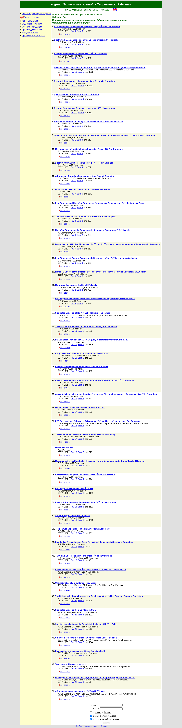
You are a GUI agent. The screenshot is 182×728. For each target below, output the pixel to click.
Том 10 (74, 72)
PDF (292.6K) (65, 184)
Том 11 (74, 86)
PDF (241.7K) (65, 238)
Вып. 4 (80, 44)
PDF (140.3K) (65, 307)
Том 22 (74, 682)
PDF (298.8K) (65, 604)
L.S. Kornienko (64, 29)
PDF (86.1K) (64, 61)
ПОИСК (78, 10)
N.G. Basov (63, 124)
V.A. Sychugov (123, 666)
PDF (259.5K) (65, 482)
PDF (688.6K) (65, 334)
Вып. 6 (80, 181)
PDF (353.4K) (65, 590)
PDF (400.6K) (65, 618)
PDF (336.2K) (65, 536)
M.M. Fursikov (120, 315)
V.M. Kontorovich (65, 274)
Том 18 (74, 358)
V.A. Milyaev (105, 423)
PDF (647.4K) (65, 388)
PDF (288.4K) (65, 279)
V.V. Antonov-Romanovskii (69, 70)
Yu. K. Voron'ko (64, 612)
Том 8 (73, 303)
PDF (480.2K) (65, 102)
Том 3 (73, 221)
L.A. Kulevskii (79, 356)
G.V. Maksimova (93, 694)
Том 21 (74, 574)
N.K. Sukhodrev (125, 640)
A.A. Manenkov (64, 97)
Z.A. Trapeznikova (117, 70)
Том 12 (74, 371)
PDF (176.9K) (65, 563)
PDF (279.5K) (65, 468)
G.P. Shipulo (130, 694)
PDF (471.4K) (65, 645)
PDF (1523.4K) (65, 348)
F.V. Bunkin (63, 329)
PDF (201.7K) (65, 374)
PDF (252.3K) (65, 129)
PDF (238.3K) (65, 321)
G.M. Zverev (63, 56)
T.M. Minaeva (77, 288)
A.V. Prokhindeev (102, 585)
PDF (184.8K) (65, 415)
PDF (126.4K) (65, 143)
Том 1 (73, 126)
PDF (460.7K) (65, 523)
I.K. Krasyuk (76, 585)
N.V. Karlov (79, 423)
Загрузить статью (30, 33)
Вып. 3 (80, 31)
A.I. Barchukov (64, 288)
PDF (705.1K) (65, 672)
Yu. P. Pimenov (95, 666)
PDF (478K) (64, 361)
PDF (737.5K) (65, 550)
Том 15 (74, 533)
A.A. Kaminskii (64, 572)
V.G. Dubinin (87, 70)
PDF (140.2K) (65, 34)
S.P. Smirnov (131, 423)
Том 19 (74, 318)
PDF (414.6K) (65, 442)
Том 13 (74, 452)
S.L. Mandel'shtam (66, 640)
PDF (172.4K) (65, 429)
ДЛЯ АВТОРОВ (91, 10)
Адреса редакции (30, 21)
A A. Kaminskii (64, 315)
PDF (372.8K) (65, 252)
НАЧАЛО (69, 10)
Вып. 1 (80, 126)
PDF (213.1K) (65, 402)
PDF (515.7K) (65, 659)
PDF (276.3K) (65, 89)
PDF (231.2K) (65, 266)
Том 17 (74, 412)
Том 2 (73, 290)
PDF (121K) (64, 293)
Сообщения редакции (32, 27)
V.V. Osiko (105, 694)
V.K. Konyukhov (65, 356)
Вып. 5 (81, 72)
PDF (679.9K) (65, 510)
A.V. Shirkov (143, 423)
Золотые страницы (32, 17)
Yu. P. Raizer (107, 680)
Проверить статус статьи (33, 36)
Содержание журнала (32, 24)
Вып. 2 (80, 58)
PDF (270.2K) (65, 211)
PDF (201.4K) (65, 455)
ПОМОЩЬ (104, 10)
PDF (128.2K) (65, 47)
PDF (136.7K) (65, 157)
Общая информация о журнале (36, 14)
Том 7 (73, 154)
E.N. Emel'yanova (66, 423)
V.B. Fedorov (78, 342)
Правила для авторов (32, 30)
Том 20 (74, 642)
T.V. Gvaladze (64, 585)
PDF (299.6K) (65, 496)
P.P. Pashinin (63, 151)
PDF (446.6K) (65, 577)
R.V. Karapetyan (76, 653)
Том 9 (73, 31)
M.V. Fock (130, 70)
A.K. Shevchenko (91, 437)
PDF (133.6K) (65, 75)
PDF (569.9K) (65, 632)
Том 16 (74, 520)
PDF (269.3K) (65, 197)
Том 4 (73, 235)
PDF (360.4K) (65, 224)
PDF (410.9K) (65, 699)
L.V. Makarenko (92, 315)
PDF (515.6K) (65, 116)
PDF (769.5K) (65, 685)
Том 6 (73, 249)
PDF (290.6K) (65, 170)
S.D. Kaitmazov (64, 301)
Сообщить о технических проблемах (91, 726)
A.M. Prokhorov (78, 29)
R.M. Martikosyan (79, 666)
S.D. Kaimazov (64, 42)
